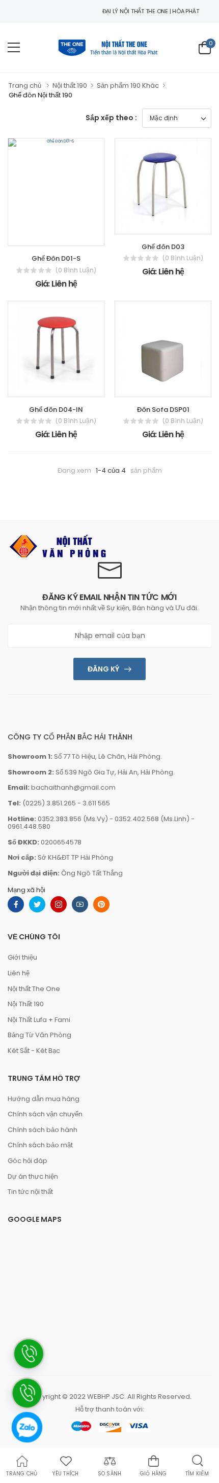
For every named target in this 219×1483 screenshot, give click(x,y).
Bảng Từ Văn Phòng (39, 1035)
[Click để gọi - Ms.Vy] (26, 1464)
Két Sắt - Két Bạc (34, 1050)
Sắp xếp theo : (111, 118)
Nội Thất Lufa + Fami (39, 1020)
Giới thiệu (22, 957)
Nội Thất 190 (26, 1004)
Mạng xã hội (26, 890)
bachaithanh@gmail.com (73, 787)
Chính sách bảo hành (42, 1130)
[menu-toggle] (14, 48)
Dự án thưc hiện (33, 1176)
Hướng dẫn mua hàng (43, 1099)
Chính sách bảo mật (40, 1145)
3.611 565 (96, 803)
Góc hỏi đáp (27, 1161)
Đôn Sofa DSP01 (163, 409)
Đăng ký (103, 669)
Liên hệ (19, 973)
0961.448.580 (29, 826)
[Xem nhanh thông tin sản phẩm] (63, 235)
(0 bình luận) (76, 270)
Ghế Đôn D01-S (56, 258)
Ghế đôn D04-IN (56, 409)
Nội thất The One (34, 989)
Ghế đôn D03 (163, 247)
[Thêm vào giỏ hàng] (33, 235)
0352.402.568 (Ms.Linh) (152, 819)
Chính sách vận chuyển (45, 1114)
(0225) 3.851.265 (49, 803)
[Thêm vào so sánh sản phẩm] (79, 235)
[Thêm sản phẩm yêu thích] (48, 235)
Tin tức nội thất (30, 1191)
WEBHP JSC (105, 1396)
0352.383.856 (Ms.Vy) (73, 819)
